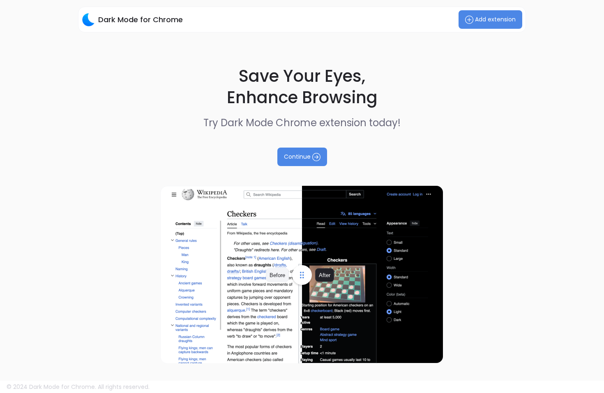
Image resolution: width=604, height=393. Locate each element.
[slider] (302, 275)
